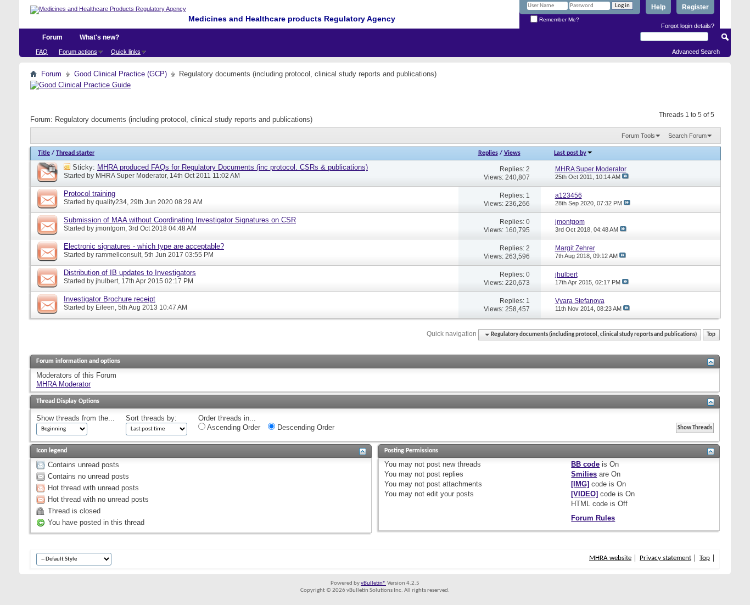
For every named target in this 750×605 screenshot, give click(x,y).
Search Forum (687, 135)
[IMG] (580, 484)
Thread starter (75, 153)
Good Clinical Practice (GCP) (120, 74)
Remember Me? (558, 19)
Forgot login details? (687, 26)
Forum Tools (638, 135)
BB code (585, 464)
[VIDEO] (584, 494)
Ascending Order (232, 427)
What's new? (99, 37)
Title (44, 153)
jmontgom (110, 228)
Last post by (570, 153)
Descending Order (304, 427)
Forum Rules (593, 518)
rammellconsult (118, 255)
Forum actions (78, 51)
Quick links (126, 51)
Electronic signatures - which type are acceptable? (144, 246)
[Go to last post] (625, 176)
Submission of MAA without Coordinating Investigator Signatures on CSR (180, 220)
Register (695, 7)
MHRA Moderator (63, 384)
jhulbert (107, 281)
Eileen (105, 307)
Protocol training (89, 193)
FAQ (42, 51)
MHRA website (610, 558)
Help (658, 7)
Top (711, 335)
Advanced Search (696, 51)
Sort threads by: (151, 418)
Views (512, 153)
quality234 (111, 202)
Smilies (584, 474)
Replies (488, 153)
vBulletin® (373, 583)
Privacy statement (665, 558)
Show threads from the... (75, 418)
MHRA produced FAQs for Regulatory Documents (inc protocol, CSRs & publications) (232, 167)
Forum (52, 37)
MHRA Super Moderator (131, 176)
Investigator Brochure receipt (109, 299)
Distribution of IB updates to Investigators (130, 272)
